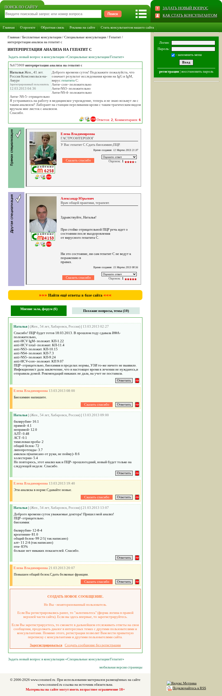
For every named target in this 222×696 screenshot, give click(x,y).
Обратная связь (52, 27)
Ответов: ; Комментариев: (119, 120)
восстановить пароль (197, 71)
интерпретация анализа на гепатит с (35, 42)
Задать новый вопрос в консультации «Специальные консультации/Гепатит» (66, 57)
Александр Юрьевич (77, 198)
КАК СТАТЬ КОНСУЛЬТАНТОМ (190, 16)
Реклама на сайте (82, 27)
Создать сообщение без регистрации (93, 645)
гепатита (68, 80)
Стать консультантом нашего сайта (127, 27)
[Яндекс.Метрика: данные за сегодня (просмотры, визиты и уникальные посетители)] (182, 683)
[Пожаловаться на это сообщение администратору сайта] (93, 119)
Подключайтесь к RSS (189, 688)
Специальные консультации (85, 37)
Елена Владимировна (78, 134)
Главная (9, 27)
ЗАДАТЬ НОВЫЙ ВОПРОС (185, 8)
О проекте (27, 27)
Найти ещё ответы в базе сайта (75, 295)
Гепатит (115, 37)
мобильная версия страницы (120, 667)
